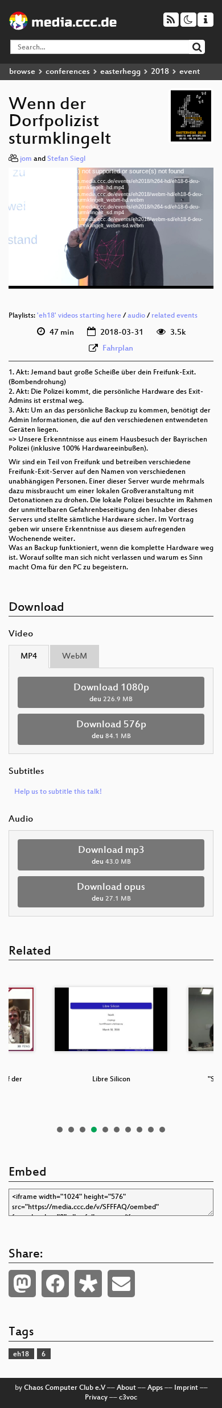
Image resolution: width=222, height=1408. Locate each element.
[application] (111, 228)
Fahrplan (117, 348)
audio (136, 316)
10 (162, 1129)
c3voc (128, 1398)
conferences (68, 72)
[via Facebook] (55, 1283)
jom (26, 159)
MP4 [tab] (28, 656)
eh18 (21, 1355)
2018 (160, 72)
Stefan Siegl (66, 159)
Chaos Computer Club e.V (64, 1388)
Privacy (96, 1398)
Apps (155, 1388)
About (126, 1388)
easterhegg (120, 72)
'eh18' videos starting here (79, 316)
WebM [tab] (74, 656)
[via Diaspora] (88, 1283)
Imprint (186, 1388)
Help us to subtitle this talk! (58, 792)
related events (174, 316)
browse (22, 72)
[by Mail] (121, 1283)
